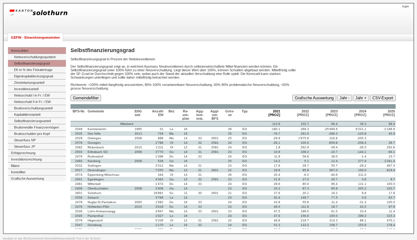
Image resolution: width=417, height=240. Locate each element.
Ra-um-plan (185, 114)
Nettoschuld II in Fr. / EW (32, 102)
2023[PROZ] (332, 113)
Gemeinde (96, 111)
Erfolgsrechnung (23, 153)
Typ (245, 111)
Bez (172, 111)
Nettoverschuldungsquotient (35, 57)
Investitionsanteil (26, 89)
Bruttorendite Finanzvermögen (36, 127)
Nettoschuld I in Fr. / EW (32, 95)
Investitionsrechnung (26, 159)
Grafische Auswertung (27, 178)
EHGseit (138, 113)
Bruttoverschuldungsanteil (33, 108)
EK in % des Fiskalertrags (33, 70)
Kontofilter (18, 172)
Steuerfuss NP (25, 140)
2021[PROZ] (274, 113)
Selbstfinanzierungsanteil (32, 121)
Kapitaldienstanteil (27, 114)
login (405, 6)
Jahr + (361, 98)
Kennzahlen (19, 50)
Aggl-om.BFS (214, 114)
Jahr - (344, 98)
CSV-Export (382, 98)
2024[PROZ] (360, 113)
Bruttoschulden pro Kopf (32, 134)
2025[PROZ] (389, 113)
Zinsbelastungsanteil (29, 82)
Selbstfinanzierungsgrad (32, 63)
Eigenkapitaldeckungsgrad (33, 76)
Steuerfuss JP (24, 146)
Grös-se (229, 113)
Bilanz (15, 166)
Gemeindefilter (86, 98)
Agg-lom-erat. (200, 114)
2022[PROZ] (303, 113)
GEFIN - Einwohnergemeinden (35, 37)
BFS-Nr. (79, 111)
